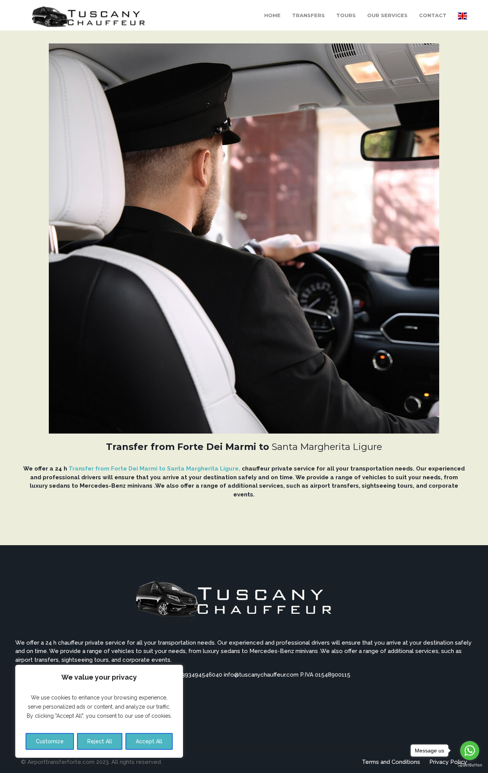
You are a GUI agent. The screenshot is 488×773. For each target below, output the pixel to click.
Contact (432, 15)
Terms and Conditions (391, 762)
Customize (50, 741)
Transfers (308, 15)
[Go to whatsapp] (469, 750)
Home (272, 15)
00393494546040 (199, 674)
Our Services (387, 15)
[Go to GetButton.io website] (470, 765)
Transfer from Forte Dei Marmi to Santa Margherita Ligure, (154, 468)
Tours (346, 15)
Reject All (99, 741)
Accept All (149, 741)
